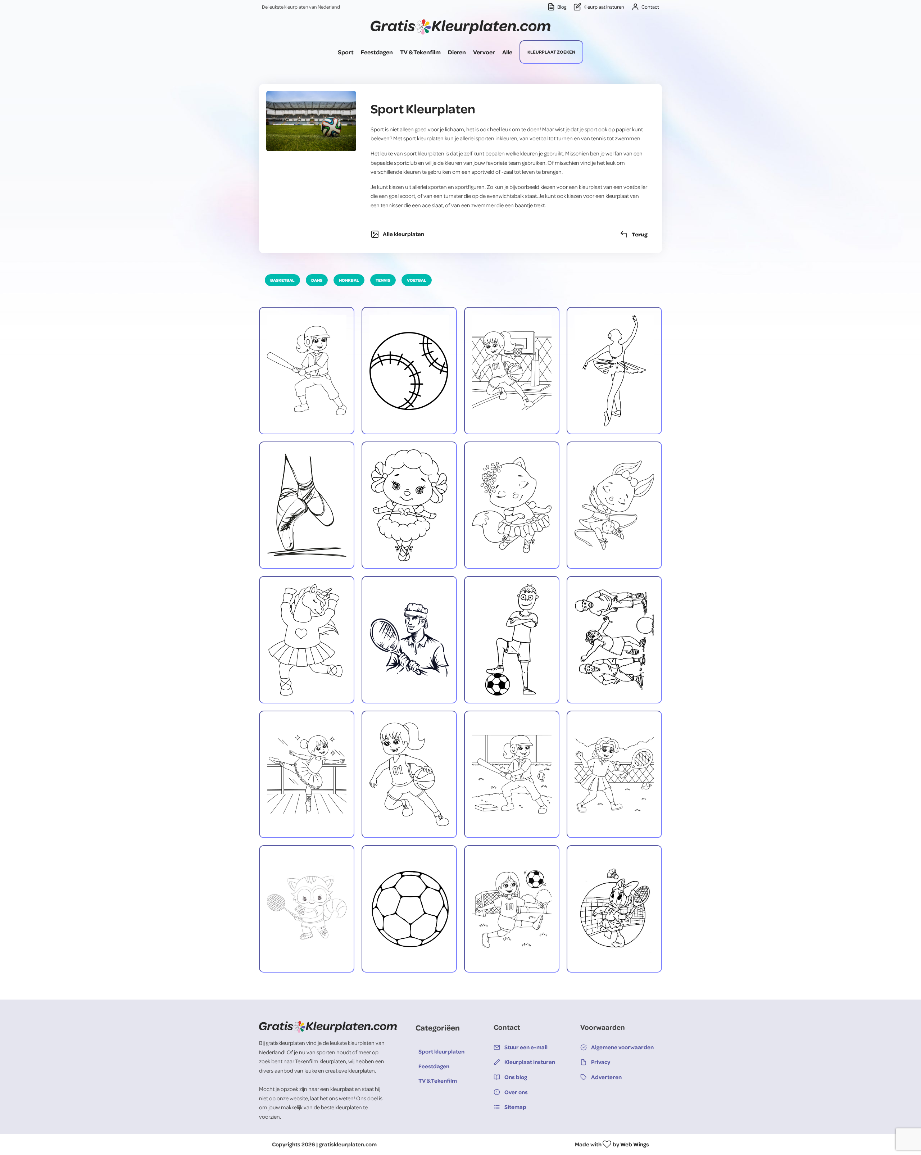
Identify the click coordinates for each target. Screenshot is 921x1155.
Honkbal (349, 280)
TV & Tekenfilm (420, 52)
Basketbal (282, 280)
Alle (507, 52)
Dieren (457, 52)
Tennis (383, 280)
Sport (346, 52)
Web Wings (634, 1144)
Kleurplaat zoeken (551, 52)
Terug (640, 234)
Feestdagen (377, 52)
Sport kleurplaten (441, 1051)
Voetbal (416, 280)
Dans (316, 280)
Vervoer (484, 52)
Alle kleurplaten (403, 233)
